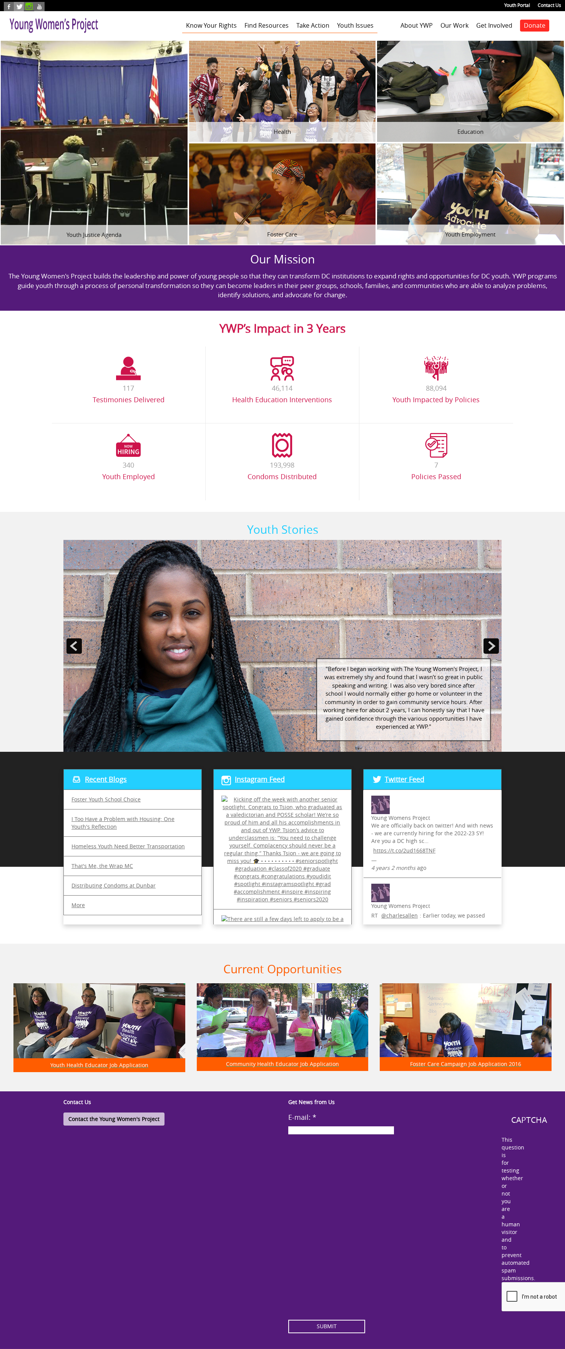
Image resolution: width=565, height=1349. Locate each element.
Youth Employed (128, 476)
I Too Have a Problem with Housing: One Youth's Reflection (122, 822)
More (78, 905)
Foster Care (282, 234)
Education (470, 131)
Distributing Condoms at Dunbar (113, 885)
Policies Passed (436, 476)
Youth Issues (355, 25)
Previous (74, 543)
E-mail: (302, 1117)
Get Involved (494, 25)
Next (486, 543)
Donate (534, 25)
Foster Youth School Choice (106, 799)
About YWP (416, 25)
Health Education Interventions (282, 399)
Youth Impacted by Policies (436, 399)
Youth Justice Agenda (93, 234)
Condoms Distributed (282, 476)
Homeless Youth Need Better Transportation (128, 846)
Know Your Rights (211, 25)
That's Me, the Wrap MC (102, 865)
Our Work (454, 25)
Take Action (312, 25)
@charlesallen (399, 915)
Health (282, 131)
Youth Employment (470, 234)
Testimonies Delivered (129, 399)
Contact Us (549, 5)
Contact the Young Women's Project (114, 1119)
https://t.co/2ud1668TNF (404, 850)
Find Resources (266, 25)
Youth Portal (517, 5)
